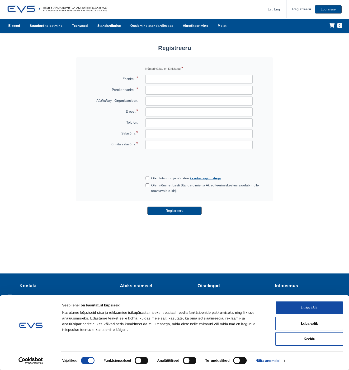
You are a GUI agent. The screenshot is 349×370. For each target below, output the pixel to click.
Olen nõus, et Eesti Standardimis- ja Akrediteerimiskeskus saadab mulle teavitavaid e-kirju (205, 187)
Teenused (80, 26)
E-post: (131, 111)
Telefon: (132, 122)
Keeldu (309, 339)
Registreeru (301, 9)
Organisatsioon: (117, 100)
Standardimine (109, 26)
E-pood (14, 26)
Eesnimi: (129, 79)
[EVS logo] (59, 9)
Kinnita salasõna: (123, 144)
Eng (277, 9)
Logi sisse (328, 9)
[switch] (141, 360)
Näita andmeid (267, 361)
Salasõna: (128, 133)
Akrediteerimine (195, 26)
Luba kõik (309, 308)
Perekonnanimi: (123, 90)
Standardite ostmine (46, 26)
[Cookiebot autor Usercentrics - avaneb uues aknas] (31, 360)
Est (270, 9)
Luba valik (309, 323)
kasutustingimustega (205, 178)
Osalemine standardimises (151, 26)
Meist (222, 26)
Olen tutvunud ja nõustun (186, 178)
